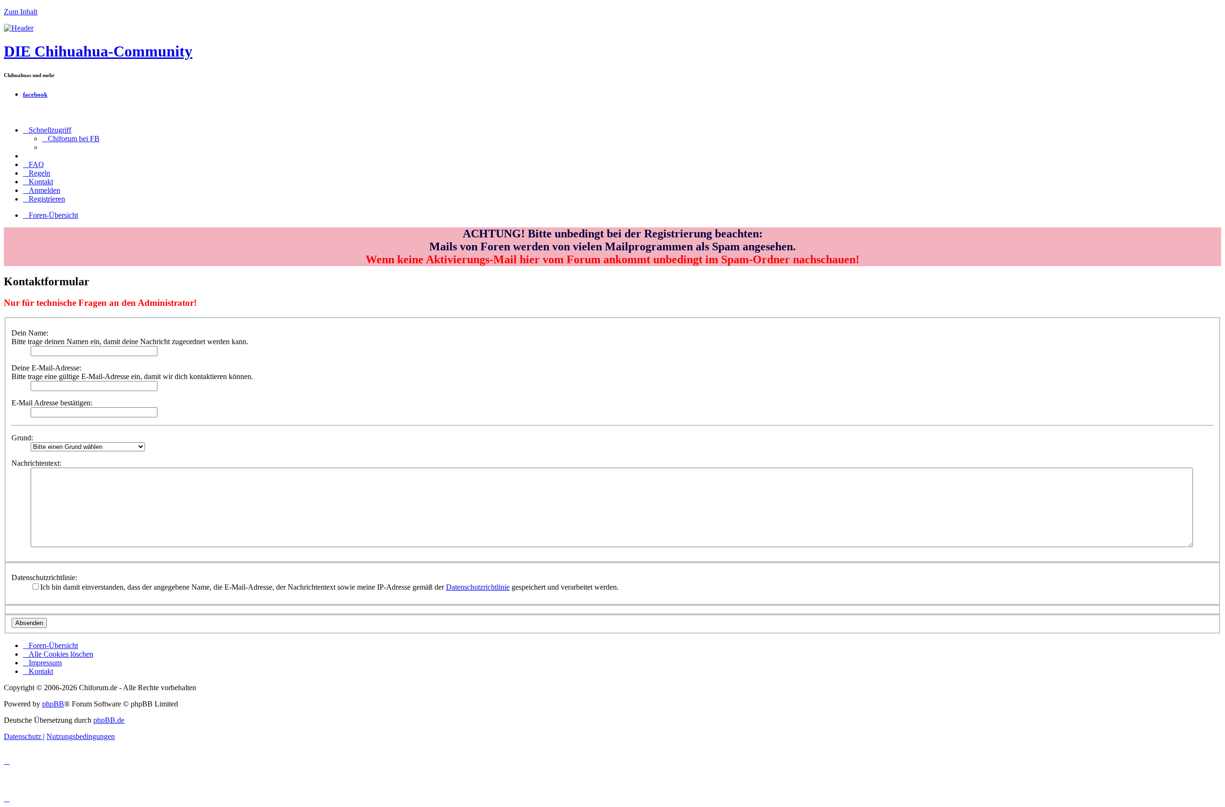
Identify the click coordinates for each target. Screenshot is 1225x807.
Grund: (22, 438)
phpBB (53, 704)
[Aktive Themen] (18, 28)
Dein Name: (29, 333)
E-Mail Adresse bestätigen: (51, 403)
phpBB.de (108, 720)
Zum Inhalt (20, 12)
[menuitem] (71, 138)
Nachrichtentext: (36, 463)
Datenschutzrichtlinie (478, 587)
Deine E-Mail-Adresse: (46, 368)
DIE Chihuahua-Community (98, 51)
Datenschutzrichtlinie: (44, 577)
